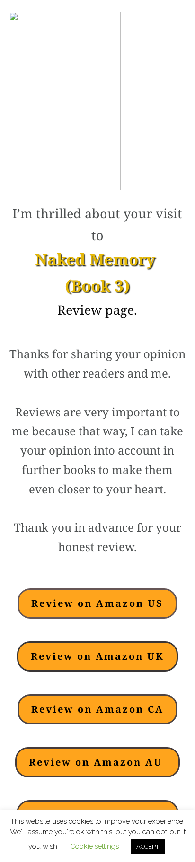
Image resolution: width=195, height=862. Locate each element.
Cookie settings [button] (94, 846)
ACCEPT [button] (147, 846)
